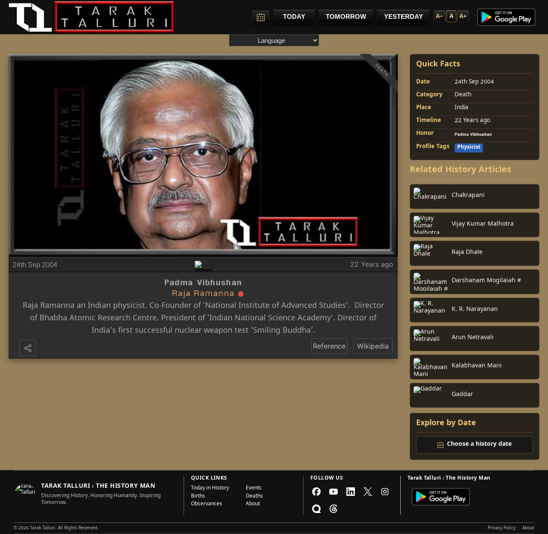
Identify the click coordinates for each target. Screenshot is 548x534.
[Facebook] (316, 492)
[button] (28, 348)
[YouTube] (334, 492)
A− (439, 16)
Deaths (254, 497)
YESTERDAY (403, 16)
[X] (368, 492)
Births (198, 497)
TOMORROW (346, 16)
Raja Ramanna (48, 306)
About (253, 504)
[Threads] (334, 509)
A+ (463, 16)
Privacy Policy (501, 528)
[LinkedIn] (351, 492)
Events (254, 489)
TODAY (294, 16)
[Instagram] (385, 492)
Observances (206, 504)
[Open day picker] (261, 17)
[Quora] (316, 509)
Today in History (210, 489)
